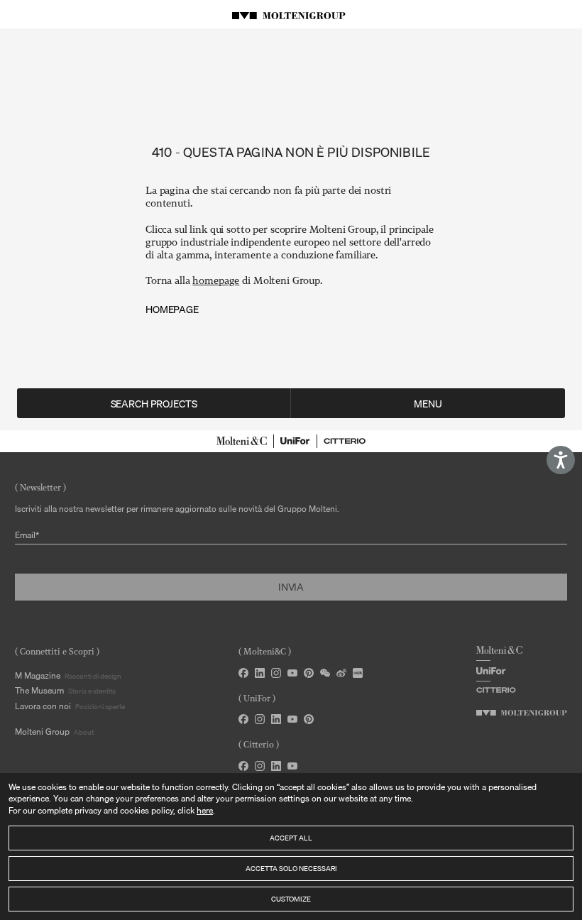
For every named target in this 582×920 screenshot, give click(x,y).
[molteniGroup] (521, 713)
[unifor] (295, 441)
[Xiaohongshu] (358, 673)
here (205, 810)
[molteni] (241, 441)
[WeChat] (325, 673)
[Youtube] (292, 719)
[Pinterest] (309, 673)
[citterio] (345, 441)
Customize (291, 898)
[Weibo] (341, 673)
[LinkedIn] (260, 673)
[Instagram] (276, 673)
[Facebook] (243, 673)
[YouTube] (292, 673)
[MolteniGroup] (291, 14)
